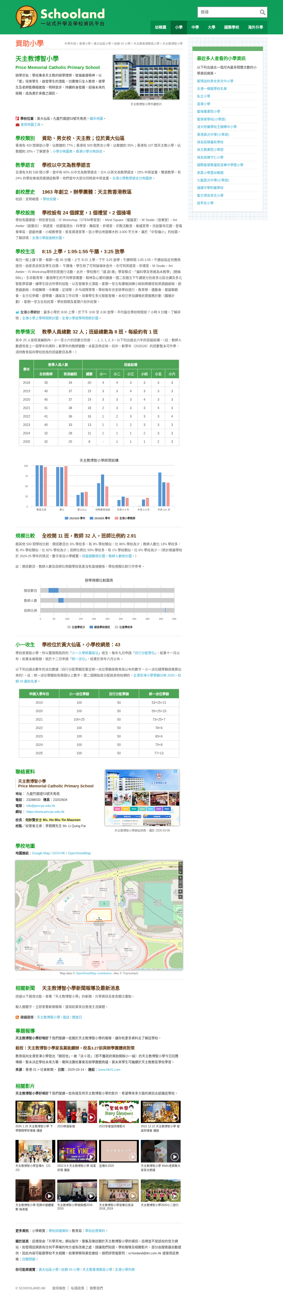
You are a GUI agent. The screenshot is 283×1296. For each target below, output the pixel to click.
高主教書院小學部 (210, 149)
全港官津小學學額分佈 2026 (153, 675)
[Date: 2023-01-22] (77, 1112)
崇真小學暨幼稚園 (210, 172)
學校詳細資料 (59, 1231)
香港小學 (85, 43)
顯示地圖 (96, 118)
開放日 (77, 1017)
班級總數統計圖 (93, 556)
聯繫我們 (96, 1288)
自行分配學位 (145, 653)
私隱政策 (77, 1288)
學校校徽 (49, 199)
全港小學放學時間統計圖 (80, 318)
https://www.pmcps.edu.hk (45, 812)
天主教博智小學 (173, 43)
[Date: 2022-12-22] (161, 1112)
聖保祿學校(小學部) (211, 119)
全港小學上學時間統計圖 (40, 318)
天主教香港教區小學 (146, 43)
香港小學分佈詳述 (89, 151)
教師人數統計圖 (120, 556)
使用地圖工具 (30, 124)
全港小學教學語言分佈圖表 (132, 178)
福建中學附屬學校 (210, 188)
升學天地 (70, 43)
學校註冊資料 (95, 1231)
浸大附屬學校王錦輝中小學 (217, 127)
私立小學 (203, 96)
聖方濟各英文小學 (210, 195)
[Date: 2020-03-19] (161, 1190)
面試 (66, 1017)
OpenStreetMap (79, 853)
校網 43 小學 (122, 43)
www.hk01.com (109, 1069)
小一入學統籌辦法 (85, 653)
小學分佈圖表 (63, 151)
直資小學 (203, 104)
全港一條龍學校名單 (212, 88)
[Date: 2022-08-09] (77, 1151)
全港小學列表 (125, 1269)
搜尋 (205, 12)
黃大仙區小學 (102, 43)
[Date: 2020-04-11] (161, 1151)
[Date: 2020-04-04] (77, 1190)
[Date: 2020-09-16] (119, 1151)
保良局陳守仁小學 (210, 157)
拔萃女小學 (205, 203)
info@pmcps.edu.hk (40, 806)
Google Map (41, 853)
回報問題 (28, 1259)
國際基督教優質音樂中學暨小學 (220, 165)
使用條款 (58, 1288)
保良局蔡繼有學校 (210, 142)
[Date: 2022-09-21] (35, 1151)
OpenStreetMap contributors (94, 973)
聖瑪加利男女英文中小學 (215, 81)
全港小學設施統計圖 (47, 238)
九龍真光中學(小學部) (213, 180)
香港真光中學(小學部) (213, 134)
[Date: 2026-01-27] (35, 1112)
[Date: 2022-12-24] (119, 1112)
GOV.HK (58, 853)
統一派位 (78, 659)
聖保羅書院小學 (208, 111)
